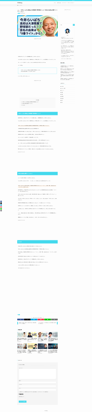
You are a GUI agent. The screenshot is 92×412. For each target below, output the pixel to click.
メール (20, 384)
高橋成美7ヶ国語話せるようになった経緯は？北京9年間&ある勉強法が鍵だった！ (67, 72)
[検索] (74, 0)
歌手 (62, 100)
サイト (20, 388)
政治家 (62, 98)
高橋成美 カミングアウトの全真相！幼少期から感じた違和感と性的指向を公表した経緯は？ (67, 75)
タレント (62, 90)
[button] (20, 319)
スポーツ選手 (63, 88)
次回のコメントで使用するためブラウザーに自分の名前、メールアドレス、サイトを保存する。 (34, 391)
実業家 (62, 96)
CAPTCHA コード (21, 396)
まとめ (24, 105)
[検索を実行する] (74, 25)
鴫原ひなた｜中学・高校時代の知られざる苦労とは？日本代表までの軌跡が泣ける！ (67, 69)
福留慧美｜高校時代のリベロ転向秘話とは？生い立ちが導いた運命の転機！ (67, 79)
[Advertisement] (37, 46)
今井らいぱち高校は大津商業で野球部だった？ (31, 101)
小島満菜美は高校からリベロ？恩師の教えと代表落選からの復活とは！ (67, 66)
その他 (62, 86)
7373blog (19, 2)
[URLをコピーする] (54, 319)
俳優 (62, 92)
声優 (62, 94)
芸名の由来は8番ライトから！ (28, 103)
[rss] (73, 0)
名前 (20, 380)
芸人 (18, 13)
